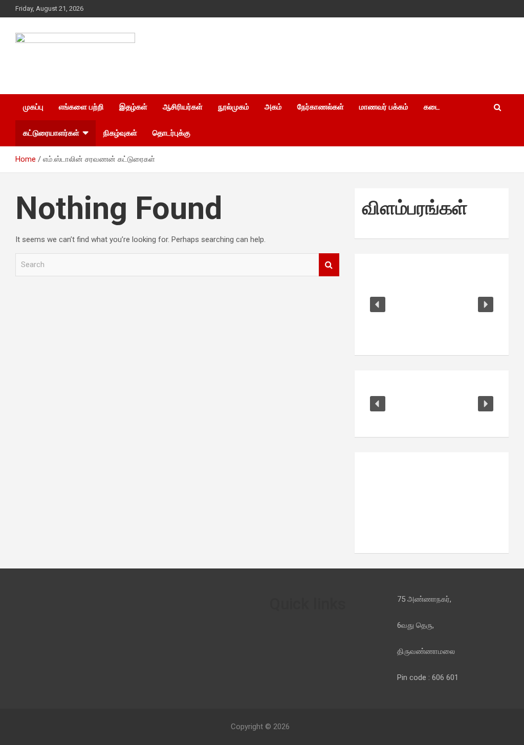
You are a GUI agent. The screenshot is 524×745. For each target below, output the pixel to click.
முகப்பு (33, 107)
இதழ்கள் (133, 107)
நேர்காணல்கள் (320, 107)
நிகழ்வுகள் (120, 133)
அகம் (273, 107)
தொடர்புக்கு (171, 133)
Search (329, 264)
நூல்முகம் (233, 107)
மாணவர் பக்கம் (383, 107)
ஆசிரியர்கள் (183, 107)
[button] (377, 304)
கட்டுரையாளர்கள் (51, 133)
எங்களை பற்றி (81, 107)
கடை (432, 107)
